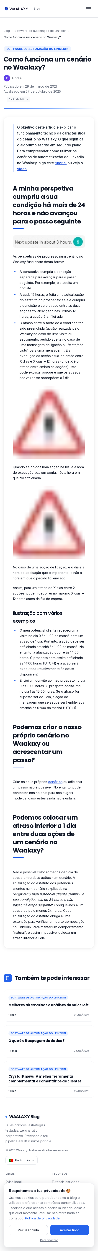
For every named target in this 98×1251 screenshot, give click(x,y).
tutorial (61, 163)
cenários (55, 782)
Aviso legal (13, 1182)
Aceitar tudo (69, 1230)
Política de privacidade (42, 1218)
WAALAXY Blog (24, 1116)
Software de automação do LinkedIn (41, 30)
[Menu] (88, 9)
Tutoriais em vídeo (66, 1182)
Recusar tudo (28, 1230)
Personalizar (49, 1240)
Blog (37, 8)
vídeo (22, 169)
